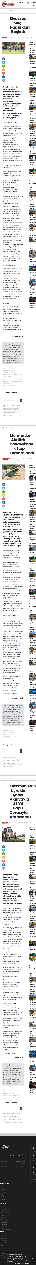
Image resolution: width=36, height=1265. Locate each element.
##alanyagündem (8, 734)
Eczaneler (4, 1215)
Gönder (21, 400)
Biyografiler (4, 1240)
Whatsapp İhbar (20, 1164)
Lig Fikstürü (4, 1217)
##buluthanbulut (8, 380)
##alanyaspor (7, 369)
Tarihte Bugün (5, 1220)
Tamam (26, 1263)
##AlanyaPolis (7, 1095)
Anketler (3, 1238)
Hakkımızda (4, 1161)
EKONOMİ (3, 1192)
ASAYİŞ (11, 778)
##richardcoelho (8, 378)
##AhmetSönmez (8, 738)
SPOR (10, 11)
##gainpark (6, 382)
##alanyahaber (16, 382)
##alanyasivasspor (9, 371)
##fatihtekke (18, 374)
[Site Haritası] (20, 1155)
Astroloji (3, 1245)
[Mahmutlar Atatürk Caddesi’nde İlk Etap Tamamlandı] (13, 472)
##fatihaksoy (7, 376)
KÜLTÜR (3, 1199)
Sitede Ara (4, 1236)
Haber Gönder (20, 1166)
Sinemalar (4, 1222)
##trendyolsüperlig (9, 372)
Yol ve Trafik (4, 1210)
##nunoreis (18, 378)
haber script (3, 1263)
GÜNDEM (3, 1190)
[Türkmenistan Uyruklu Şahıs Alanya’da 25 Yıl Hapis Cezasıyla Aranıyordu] (13, 834)
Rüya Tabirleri (5, 1243)
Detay (18, 1263)
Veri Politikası (4, 1166)
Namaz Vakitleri (5, 1213)
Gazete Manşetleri (6, 1229)
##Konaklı (16, 1095)
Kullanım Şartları (20, 1161)
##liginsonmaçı (8, 374)
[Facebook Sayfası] (2, 1155)
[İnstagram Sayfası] (8, 1155)
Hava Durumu (5, 1208)
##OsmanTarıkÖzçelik (10, 736)
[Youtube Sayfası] (11, 1155)
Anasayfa (4, 11)
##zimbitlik (18, 380)
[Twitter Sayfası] (4, 1155)
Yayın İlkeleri (4, 1164)
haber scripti (3, 1261)
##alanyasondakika (9, 385)
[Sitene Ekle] (23, 1155)
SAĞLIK (3, 1194)
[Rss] (17, 1155)
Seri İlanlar (4, 1225)
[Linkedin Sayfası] (14, 1155)
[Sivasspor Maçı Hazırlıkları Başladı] (13, 48)
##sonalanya (7, 383)
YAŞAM (11, 428)
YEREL (21, 3)
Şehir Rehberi (5, 1227)
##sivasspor (17, 369)
